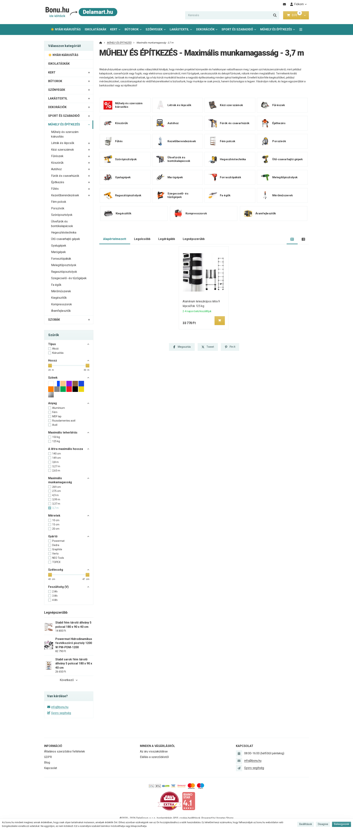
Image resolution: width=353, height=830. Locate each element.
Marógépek (58, 252)
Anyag (52, 403)
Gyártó (53, 536)
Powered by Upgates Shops (217, 818)
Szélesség (55, 569)
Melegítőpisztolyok (63, 265)
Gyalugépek (58, 245)
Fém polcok (58, 201)
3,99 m (56, 499)
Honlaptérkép (164, 818)
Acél (54, 424)
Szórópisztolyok (61, 215)
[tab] (292, 239)
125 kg (56, 441)
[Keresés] (274, 15)
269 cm (56, 486)
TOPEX (56, 562)
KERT (113, 29)
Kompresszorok (61, 304)
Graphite (57, 549)
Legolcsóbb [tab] (142, 239)
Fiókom (299, 4)
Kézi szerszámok (62, 149)
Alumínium (58, 407)
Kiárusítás (58, 352)
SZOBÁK (54, 319)
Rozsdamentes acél (63, 420)
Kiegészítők (59, 297)
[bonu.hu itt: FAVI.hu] (169, 801)
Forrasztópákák (61, 258)
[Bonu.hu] (81, 12)
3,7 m (55, 507)
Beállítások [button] (305, 824)
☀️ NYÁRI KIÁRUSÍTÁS (66, 29)
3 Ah (55, 595)
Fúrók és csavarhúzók (65, 176)
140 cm (56, 453)
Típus (52, 344)
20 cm (55, 528)
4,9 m (55, 495)
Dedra (55, 545)
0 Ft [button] (296, 15)
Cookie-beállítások (189, 818)
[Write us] (239, 768)
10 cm (55, 520)
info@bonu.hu (59, 707)
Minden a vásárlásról (157, 746)
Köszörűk (57, 162)
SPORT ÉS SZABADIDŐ (237, 29)
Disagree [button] (323, 824)
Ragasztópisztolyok (64, 271)
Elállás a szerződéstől (154, 757)
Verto (55, 553)
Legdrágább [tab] (166, 239)
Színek (53, 377)
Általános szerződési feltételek (64, 751)
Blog (47, 762)
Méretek (54, 515)
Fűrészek (57, 156)
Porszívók (57, 208)
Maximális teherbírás (62, 432)
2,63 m (56, 470)
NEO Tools (58, 557)
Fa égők (56, 285)
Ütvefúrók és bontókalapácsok (62, 224)
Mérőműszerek (61, 291)
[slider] (50, 365)
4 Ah (55, 600)
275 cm (56, 490)
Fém (54, 412)
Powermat (58, 540)
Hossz (52, 360)
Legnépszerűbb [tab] (194, 239)
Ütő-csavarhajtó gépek (65, 239)
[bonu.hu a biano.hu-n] (188, 801)
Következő (67, 680)
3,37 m (56, 503)
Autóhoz (56, 169)
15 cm (55, 524)
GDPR (48, 757)
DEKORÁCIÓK (205, 29)
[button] (305, 15)
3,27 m (56, 466)
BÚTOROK (132, 29)
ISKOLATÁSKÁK (95, 29)
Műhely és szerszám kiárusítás (65, 134)
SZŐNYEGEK (154, 29)
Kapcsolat (50, 768)
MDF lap (56, 416)
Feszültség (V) (58, 587)
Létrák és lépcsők (62, 143)
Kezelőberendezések (65, 195)
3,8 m (55, 462)
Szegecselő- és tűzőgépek (69, 278)
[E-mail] (284, 4)
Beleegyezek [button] (341, 824)
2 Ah (55, 591)
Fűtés (55, 188)
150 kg (56, 437)
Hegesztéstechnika (63, 232)
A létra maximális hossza (65, 449)
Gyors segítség (61, 713)
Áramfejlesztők (61, 311)
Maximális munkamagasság (60, 480)
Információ (53, 746)
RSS (175, 818)
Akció (55, 348)
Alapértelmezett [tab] (114, 239)
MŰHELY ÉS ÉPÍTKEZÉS (276, 30)
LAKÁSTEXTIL (179, 29)
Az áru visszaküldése (154, 751)
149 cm (56, 457)
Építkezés (57, 182)
